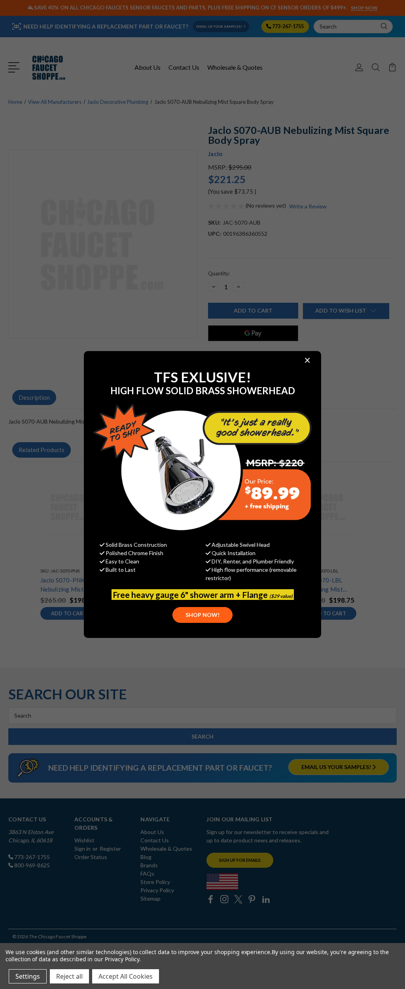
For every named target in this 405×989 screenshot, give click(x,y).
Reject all (69, 976)
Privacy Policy (122, 959)
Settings (27, 976)
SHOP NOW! (202, 614)
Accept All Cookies (125, 976)
